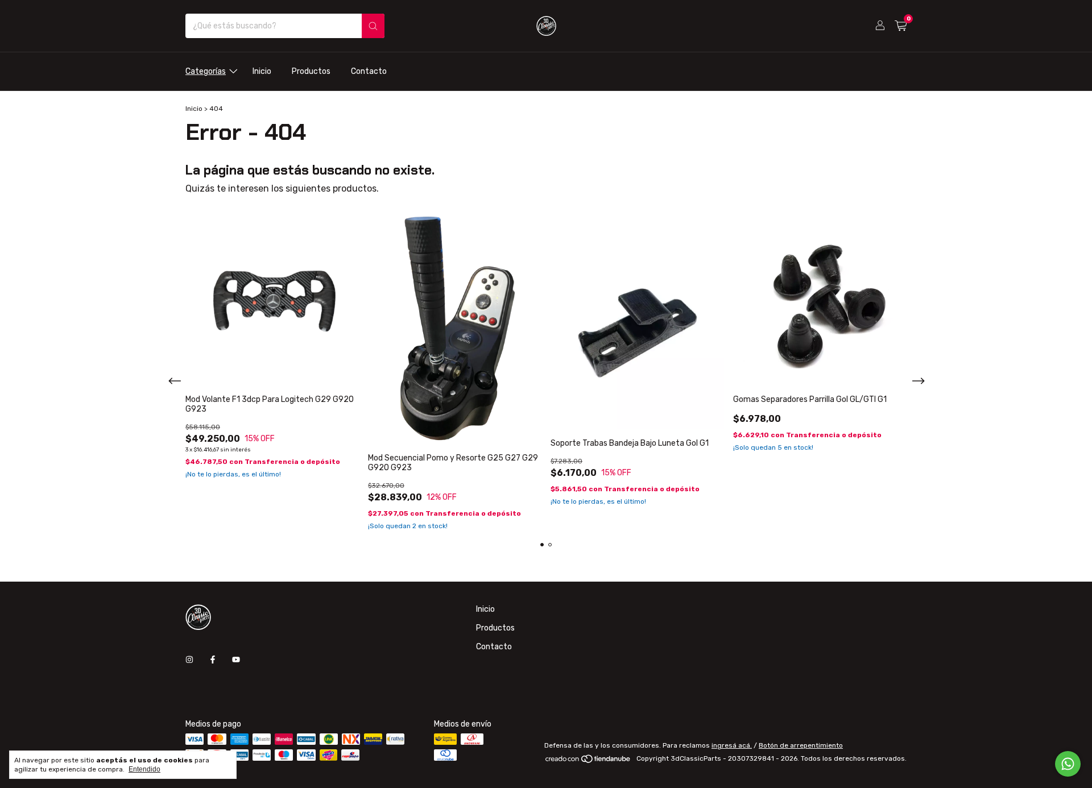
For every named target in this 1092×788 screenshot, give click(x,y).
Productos (311, 71)
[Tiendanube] (588, 761)
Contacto (369, 71)
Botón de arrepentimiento (801, 745)
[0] (901, 26)
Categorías (205, 71)
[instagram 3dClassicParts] (189, 660)
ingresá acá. (732, 745)
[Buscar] (373, 26)
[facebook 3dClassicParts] (213, 660)
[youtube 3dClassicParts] (236, 660)
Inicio (262, 71)
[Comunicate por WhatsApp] (1068, 764)
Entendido (144, 769)
